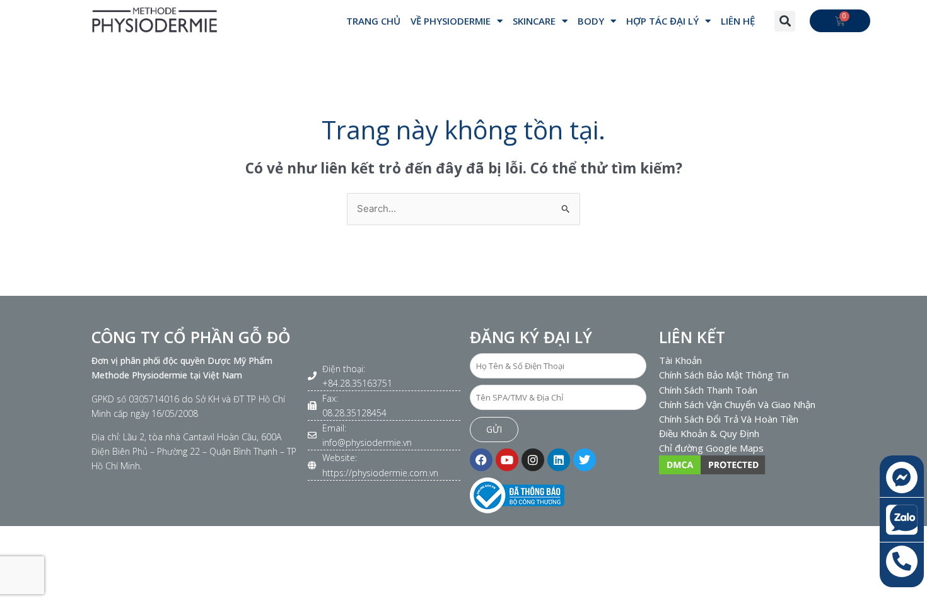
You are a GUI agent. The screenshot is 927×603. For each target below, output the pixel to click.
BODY (591, 21)
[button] (784, 21)
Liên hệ (738, 21)
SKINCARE (534, 21)
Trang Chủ (373, 21)
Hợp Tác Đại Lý (662, 21)
